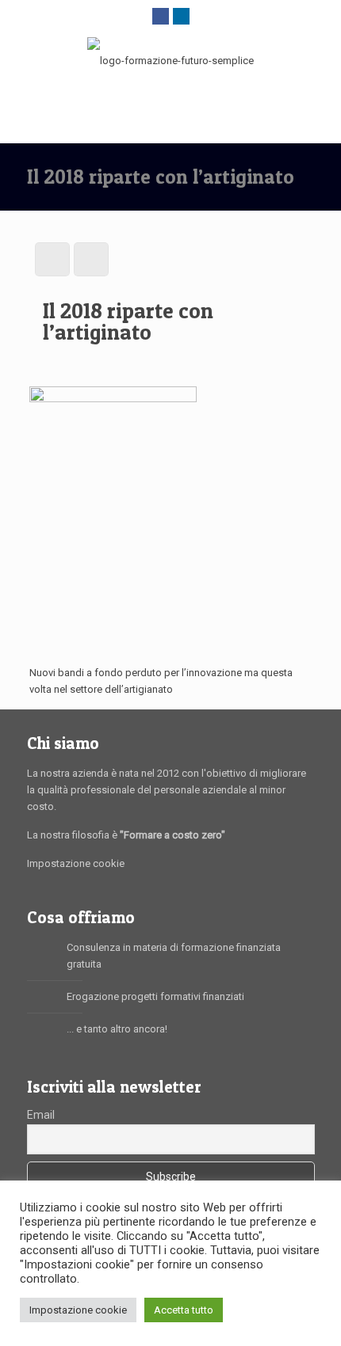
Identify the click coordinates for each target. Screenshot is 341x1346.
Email (41, 1114)
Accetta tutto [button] (183, 1310)
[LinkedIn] (181, 16)
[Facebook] (160, 16)
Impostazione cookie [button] (78, 1310)
